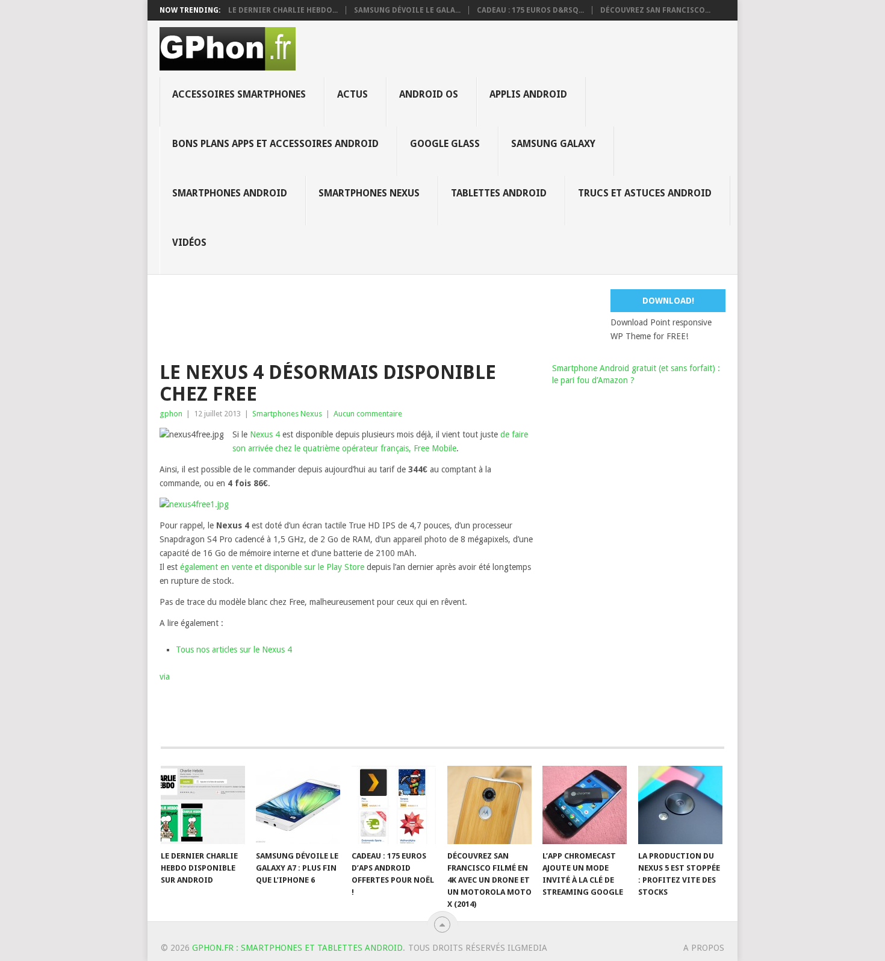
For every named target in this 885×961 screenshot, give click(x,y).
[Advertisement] (452, 316)
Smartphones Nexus (369, 193)
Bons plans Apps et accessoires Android (275, 143)
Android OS (428, 94)
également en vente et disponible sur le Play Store (272, 567)
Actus (352, 94)
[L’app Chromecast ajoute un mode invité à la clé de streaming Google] (584, 805)
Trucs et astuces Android (645, 193)
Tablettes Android (499, 193)
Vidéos (189, 242)
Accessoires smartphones (239, 94)
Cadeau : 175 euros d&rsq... (530, 10)
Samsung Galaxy (553, 143)
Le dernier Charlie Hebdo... (283, 10)
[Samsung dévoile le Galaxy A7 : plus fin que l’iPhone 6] (298, 805)
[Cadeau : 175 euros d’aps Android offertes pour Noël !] (394, 805)
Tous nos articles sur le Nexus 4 (234, 649)
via (165, 676)
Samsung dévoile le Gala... (407, 10)
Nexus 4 (265, 434)
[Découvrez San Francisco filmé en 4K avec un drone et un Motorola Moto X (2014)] (489, 805)
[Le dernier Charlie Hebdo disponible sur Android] (203, 805)
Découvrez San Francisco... (655, 10)
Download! (668, 300)
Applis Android (528, 94)
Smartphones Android (229, 193)
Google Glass (445, 143)
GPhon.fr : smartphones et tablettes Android (297, 948)
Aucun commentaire (368, 413)
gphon (171, 413)
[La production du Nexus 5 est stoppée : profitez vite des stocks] (680, 805)
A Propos (703, 948)
